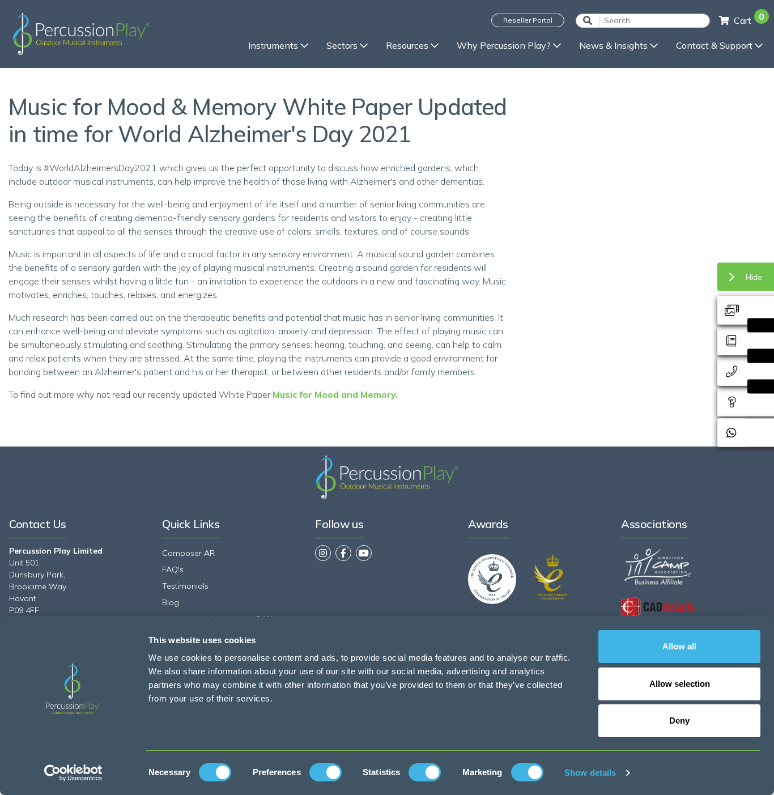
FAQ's (173, 569)
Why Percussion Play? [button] (504, 45)
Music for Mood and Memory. (335, 394)
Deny (679, 720)
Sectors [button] (342, 45)
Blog (170, 602)
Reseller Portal (527, 20)
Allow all (679, 646)
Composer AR (188, 553)
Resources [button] (407, 45)
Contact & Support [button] (714, 45)
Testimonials (185, 586)
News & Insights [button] (613, 45)
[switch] (325, 772)
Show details (590, 772)
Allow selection (679, 683)
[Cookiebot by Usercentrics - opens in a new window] (73, 772)
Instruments (273, 45)
